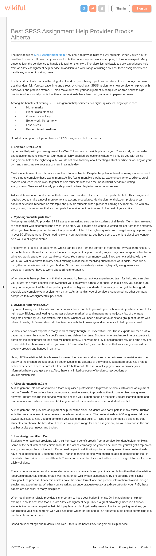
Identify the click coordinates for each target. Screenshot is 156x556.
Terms (103, 547)
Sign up (141, 8)
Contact (146, 547)
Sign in (121, 8)
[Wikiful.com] (15, 8)
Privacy (127, 547)
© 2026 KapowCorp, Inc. (25, 547)
